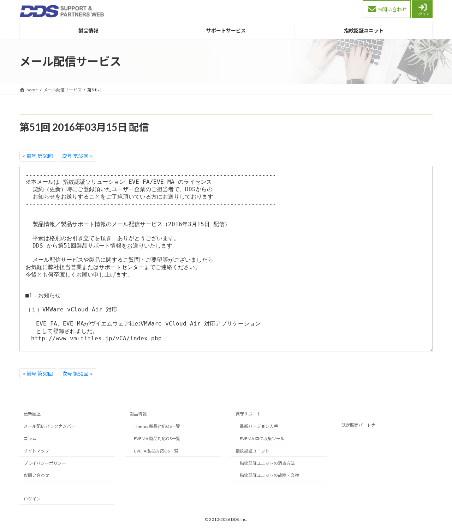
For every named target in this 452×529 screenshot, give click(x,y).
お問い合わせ (392, 9)
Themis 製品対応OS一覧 (157, 426)
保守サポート (248, 413)
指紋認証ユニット (252, 450)
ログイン (422, 14)
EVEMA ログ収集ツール (262, 438)
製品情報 (138, 413)
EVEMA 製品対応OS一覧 (157, 438)
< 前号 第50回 (38, 156)
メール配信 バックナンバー (49, 426)
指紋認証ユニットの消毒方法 (267, 463)
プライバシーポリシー (45, 463)
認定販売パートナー (360, 425)
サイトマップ (36, 450)
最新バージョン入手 (259, 426)
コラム (30, 438)
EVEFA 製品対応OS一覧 (156, 450)
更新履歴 (32, 413)
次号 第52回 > (77, 156)
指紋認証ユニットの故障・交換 (269, 475)
